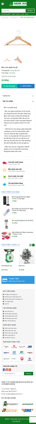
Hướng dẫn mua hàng (11, 313)
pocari (27, 14)
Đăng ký (28, 373)
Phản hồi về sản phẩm (8, 76)
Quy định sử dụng (10, 337)
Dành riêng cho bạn (10, 192)
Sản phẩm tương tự (10, 245)
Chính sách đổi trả (10, 335)
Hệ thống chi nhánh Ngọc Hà (13, 297)
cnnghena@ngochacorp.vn (14, 394)
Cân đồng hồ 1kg (6, 265)
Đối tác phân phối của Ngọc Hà (14, 299)
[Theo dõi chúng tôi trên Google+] (10, 370)
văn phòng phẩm (6, 14)
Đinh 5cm (22, 265)
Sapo (22, 421)
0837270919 (13, 391)
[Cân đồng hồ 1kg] (9, 256)
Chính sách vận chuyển (11, 333)
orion (22, 14)
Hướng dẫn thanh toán (11, 316)
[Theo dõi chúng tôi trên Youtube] (7, 370)
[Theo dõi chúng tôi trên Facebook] (4, 370)
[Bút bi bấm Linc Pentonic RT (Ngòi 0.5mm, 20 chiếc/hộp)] (6, 213)
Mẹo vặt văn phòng (10, 320)
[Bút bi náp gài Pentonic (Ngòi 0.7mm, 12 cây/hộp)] (6, 201)
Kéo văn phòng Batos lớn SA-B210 (22, 220)
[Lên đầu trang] (32, 418)
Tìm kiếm (30, 11)
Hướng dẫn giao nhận (11, 318)
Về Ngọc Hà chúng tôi (11, 294)
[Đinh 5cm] (27, 256)
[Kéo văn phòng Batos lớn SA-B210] (6, 224)
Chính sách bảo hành (11, 328)
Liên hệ (7, 304)
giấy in (18, 14)
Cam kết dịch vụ (9, 311)
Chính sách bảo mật (10, 330)
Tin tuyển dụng (9, 301)
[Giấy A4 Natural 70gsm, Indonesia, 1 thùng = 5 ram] (6, 235)
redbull (13, 14)
